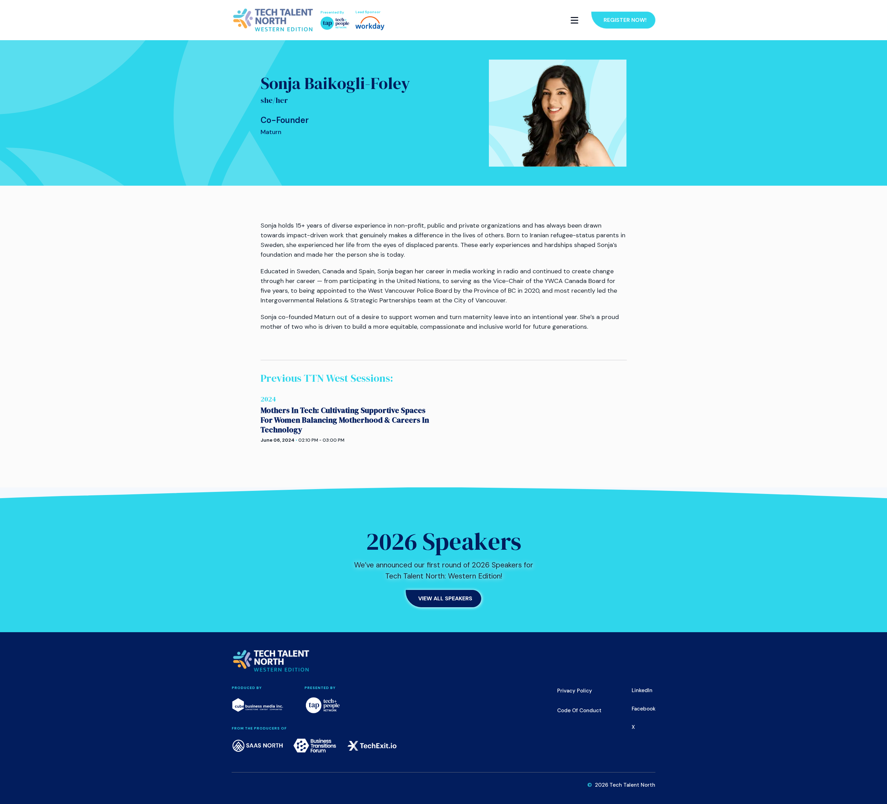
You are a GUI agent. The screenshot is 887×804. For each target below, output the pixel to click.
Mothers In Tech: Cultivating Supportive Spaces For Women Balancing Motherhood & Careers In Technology (345, 420)
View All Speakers (445, 598)
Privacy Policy (574, 690)
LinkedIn (642, 690)
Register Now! (625, 20)
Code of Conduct (579, 710)
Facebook (644, 708)
